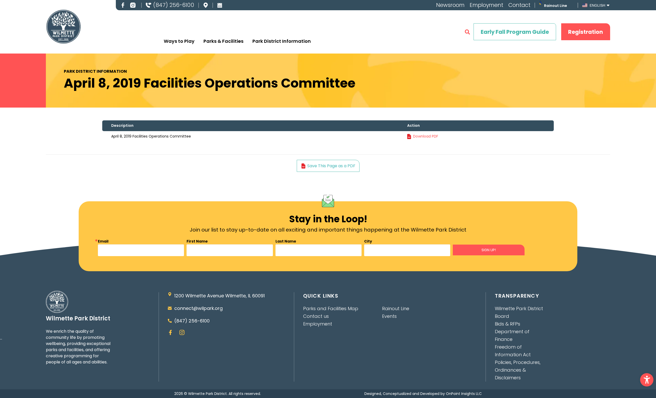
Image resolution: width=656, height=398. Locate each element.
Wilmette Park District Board (519, 312)
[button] (646, 379)
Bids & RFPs (507, 324)
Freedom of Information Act (513, 351)
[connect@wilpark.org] (170, 308)
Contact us (316, 316)
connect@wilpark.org (198, 308)
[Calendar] (219, 5)
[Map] (205, 5)
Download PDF (425, 136)
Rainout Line (555, 5)
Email (103, 241)
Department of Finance (512, 335)
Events (389, 316)
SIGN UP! (488, 250)
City (368, 241)
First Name (197, 241)
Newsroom (450, 5)
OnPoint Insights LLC (464, 393)
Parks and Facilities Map (330, 308)
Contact (519, 5)
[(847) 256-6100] (148, 5)
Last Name (285, 241)
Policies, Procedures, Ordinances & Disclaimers (517, 370)
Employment (486, 5)
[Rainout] (540, 3)
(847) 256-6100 (173, 5)
